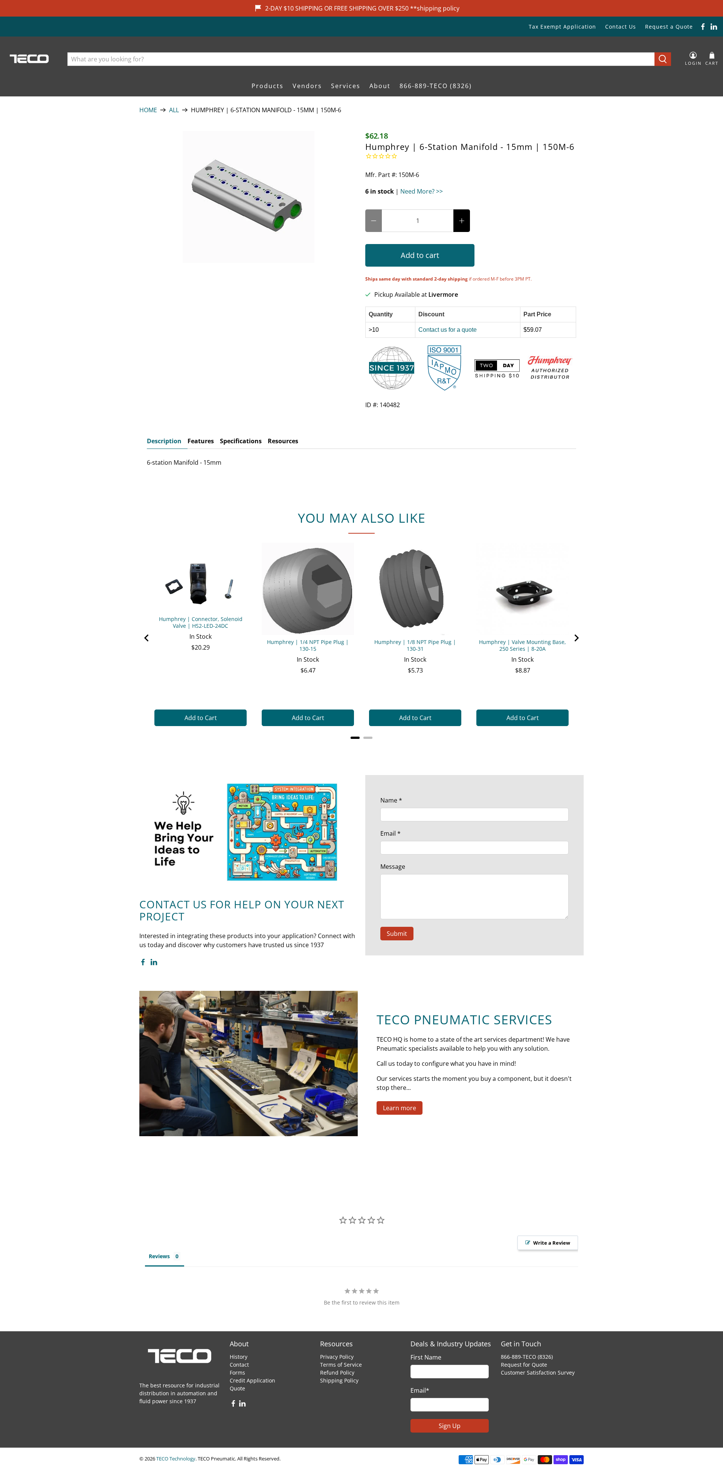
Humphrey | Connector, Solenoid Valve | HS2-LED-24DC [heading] (201, 622)
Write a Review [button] (551, 1242)
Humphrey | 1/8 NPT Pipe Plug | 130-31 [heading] (415, 645)
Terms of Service (341, 1364)
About (379, 86)
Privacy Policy (337, 1356)
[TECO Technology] (30, 59)
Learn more (399, 1108)
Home (148, 110)
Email (390, 833)
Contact (239, 1364)
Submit (397, 933)
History (238, 1356)
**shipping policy (434, 8)
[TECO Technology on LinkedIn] (713, 26)
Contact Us (620, 26)
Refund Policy (337, 1372)
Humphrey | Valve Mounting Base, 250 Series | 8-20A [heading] (522, 645)
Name (391, 800)
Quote (237, 1388)
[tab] (355, 738)
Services (345, 86)
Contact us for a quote (447, 330)
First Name (425, 1357)
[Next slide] (576, 637)
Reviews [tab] (159, 1256)
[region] (361, 638)
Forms (237, 1372)
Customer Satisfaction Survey (538, 1372)
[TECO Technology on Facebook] (702, 26)
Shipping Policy (339, 1380)
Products (268, 86)
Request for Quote (524, 1364)
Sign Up (450, 1426)
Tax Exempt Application (562, 26)
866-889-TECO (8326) (436, 86)
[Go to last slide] (146, 637)
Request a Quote (669, 26)
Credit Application (252, 1380)
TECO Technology (175, 1458)
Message (392, 866)
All (174, 110)
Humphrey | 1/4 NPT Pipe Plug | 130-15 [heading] (308, 645)
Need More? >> (421, 191)
